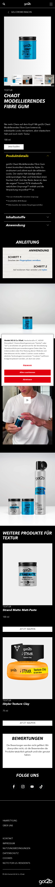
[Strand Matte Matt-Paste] (27, 589)
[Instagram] (23, 786)
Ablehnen (27, 380)
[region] (27, 360)
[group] (27, 54)
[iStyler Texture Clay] (27, 682)
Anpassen (27, 365)
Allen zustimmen (27, 372)
